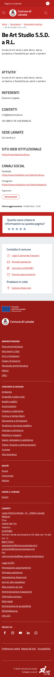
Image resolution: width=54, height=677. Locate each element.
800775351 (8, 542)
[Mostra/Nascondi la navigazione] (3, 12)
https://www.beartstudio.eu (16, 154)
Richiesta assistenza (12, 572)
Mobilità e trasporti (11, 435)
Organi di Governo (11, 361)
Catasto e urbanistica (12, 411)
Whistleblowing (10, 611)
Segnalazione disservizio (14, 577)
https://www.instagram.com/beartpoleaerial (24, 184)
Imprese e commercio (12, 430)
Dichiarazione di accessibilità (16, 606)
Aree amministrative (12, 346)
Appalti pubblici (9, 401)
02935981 (7, 531)
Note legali (7, 601)
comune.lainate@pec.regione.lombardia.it (23, 556)
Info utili (6, 616)
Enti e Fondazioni (10, 356)
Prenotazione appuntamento (16, 567)
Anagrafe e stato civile (13, 396)
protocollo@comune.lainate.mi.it (18, 549)
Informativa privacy (12, 596)
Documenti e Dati (11, 351)
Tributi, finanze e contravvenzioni (19, 445)
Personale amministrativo (15, 365)
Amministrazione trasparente (17, 591)
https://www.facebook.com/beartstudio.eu (23, 175)
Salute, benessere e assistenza (17, 440)
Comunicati (7, 475)
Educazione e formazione (14, 420)
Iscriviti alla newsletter (13, 582)
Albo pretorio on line (12, 587)
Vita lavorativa (9, 454)
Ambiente (7, 392)
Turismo (6, 449)
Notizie (5, 480)
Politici (5, 370)
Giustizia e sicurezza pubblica (17, 425)
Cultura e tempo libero (13, 416)
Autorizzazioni (9, 406)
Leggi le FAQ (8, 563)
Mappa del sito (28, 648)
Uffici (4, 375)
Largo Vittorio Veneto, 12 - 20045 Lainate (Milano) (23, 514)
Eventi (5, 497)
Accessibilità (44, 648)
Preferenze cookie (11, 648)
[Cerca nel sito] (46, 13)
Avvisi (5, 471)
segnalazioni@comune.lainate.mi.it (19, 545)
